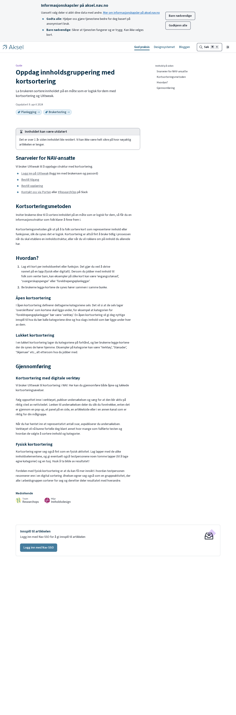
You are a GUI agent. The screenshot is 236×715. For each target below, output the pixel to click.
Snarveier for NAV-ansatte (172, 71)
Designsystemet (164, 47)
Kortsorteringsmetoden (171, 77)
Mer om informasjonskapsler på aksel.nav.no (131, 13)
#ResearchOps (67, 192)
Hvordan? (162, 82)
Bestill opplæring (32, 186)
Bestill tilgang (30, 180)
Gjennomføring (166, 88)
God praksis (142, 47)
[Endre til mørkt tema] (228, 47)
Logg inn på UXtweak (35, 173)
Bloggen (184, 47)
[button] (38, 547)
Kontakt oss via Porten (36, 192)
